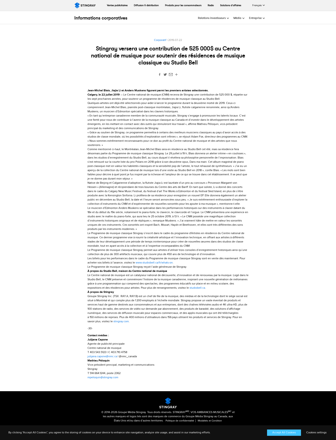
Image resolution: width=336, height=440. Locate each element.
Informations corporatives (100, 18)
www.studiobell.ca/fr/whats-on (154, 262)
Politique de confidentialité (180, 420)
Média (237, 18)
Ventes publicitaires (117, 5)
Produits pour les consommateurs (183, 5)
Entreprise (255, 18)
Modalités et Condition (210, 420)
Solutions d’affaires (230, 5)
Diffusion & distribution (146, 5)
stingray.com (121, 321)
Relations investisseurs (212, 18)
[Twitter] (165, 75)
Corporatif (160, 40)
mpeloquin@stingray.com (103, 377)
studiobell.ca (197, 288)
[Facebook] (159, 75)
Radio (211, 5)
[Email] (171, 75)
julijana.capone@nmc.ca (102, 356)
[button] (257, 5)
